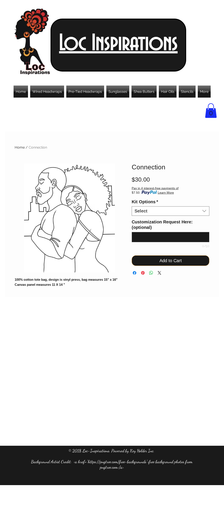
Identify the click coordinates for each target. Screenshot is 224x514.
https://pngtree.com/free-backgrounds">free (121, 461)
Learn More (166, 192)
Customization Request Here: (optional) (162, 224)
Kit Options (145, 201)
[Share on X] (159, 272)
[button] (211, 110)
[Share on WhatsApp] (151, 272)
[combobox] (170, 211)
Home (20, 147)
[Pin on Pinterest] (142, 272)
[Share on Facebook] (134, 272)
